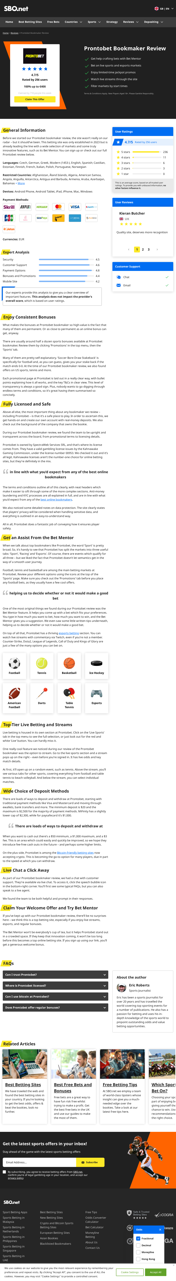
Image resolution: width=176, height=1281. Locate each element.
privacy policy (16, 1178)
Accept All (155, 1272)
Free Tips (91, 1212)
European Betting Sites (55, 1233)
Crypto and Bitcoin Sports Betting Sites (56, 1225)
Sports (92, 21)
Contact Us (92, 1248)
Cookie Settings (130, 1272)
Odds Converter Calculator (95, 1220)
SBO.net (77, 1171)
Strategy (112, 21)
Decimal (146, 1245)
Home (9, 21)
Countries (71, 21)
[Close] (173, 1265)
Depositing (151, 21)
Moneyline (148, 1252)
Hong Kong (148, 1259)
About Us (91, 1242)
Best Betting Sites (30, 21)
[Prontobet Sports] (34, 56)
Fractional (147, 1238)
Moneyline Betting (92, 1235)
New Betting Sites (51, 1218)
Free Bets (53, 21)
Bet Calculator (94, 1227)
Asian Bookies (49, 1238)
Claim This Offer (34, 99)
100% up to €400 (35, 86)
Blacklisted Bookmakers (55, 1244)
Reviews (128, 21)
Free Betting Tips (120, 1084)
